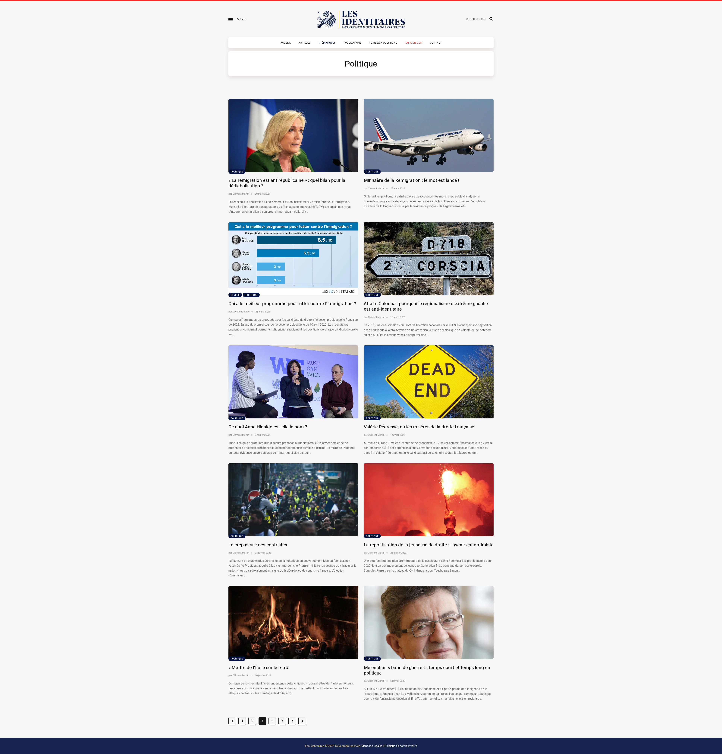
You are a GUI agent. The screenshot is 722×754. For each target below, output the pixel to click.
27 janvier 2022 (263, 552)
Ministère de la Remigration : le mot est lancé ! (411, 180)
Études (235, 295)
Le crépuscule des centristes (257, 545)
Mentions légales (372, 746)
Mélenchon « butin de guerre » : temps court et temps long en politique (427, 670)
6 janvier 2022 (397, 681)
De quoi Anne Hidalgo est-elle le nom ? (267, 427)
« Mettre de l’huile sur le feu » (258, 667)
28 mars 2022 (397, 188)
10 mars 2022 (397, 317)
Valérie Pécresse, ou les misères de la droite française (419, 427)
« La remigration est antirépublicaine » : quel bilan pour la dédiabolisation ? (286, 183)
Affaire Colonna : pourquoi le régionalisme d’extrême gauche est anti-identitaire (426, 306)
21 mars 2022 (262, 311)
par (238, 194)
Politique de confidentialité (401, 746)
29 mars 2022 (262, 194)
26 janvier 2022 (398, 552)
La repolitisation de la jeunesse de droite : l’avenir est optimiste (429, 545)
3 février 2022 (262, 435)
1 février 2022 (397, 435)
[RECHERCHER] (491, 19)
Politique (237, 171)
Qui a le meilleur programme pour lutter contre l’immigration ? (292, 303)
